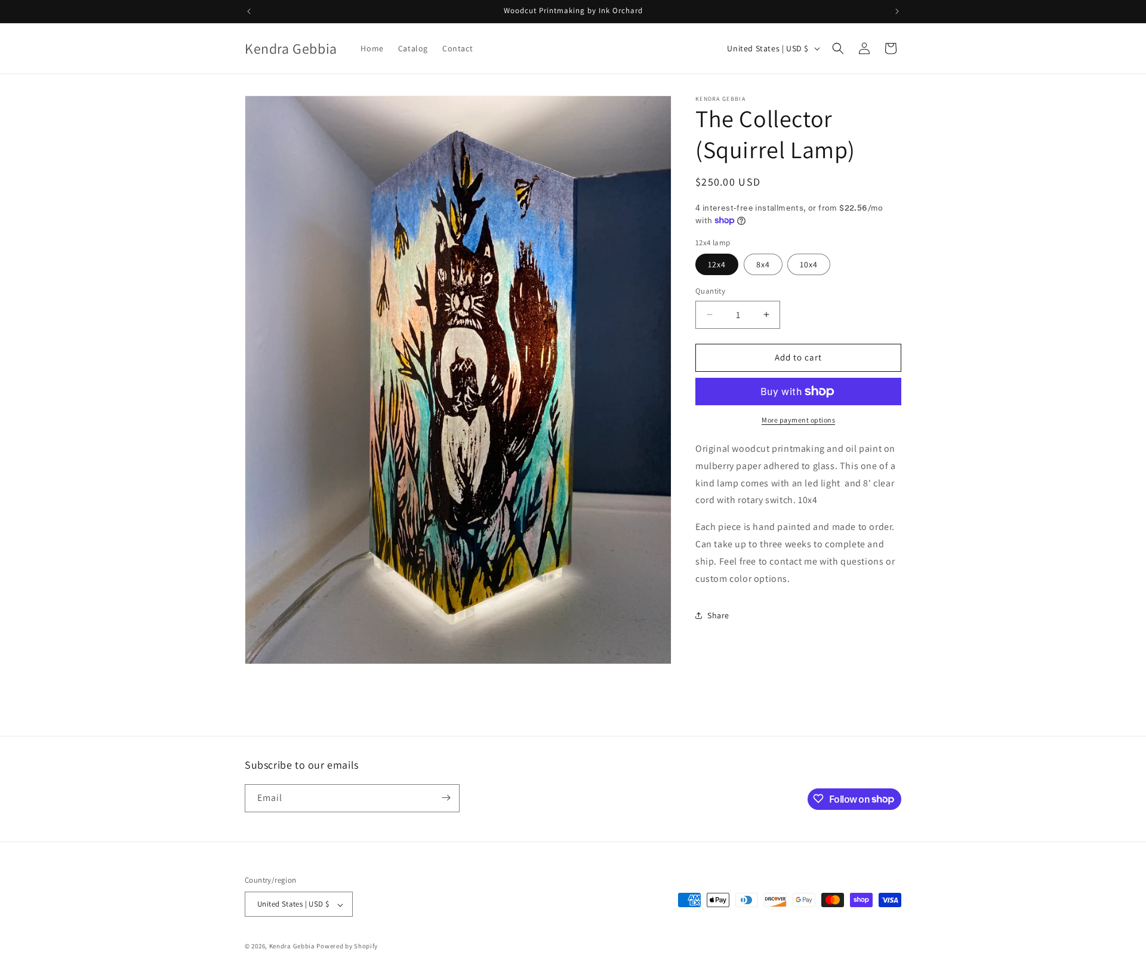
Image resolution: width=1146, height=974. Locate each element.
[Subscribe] (446, 798)
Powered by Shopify (347, 946)
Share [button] (718, 614)
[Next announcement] (897, 11)
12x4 (717, 264)
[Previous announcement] (249, 11)
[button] (838, 48)
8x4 (763, 264)
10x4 (809, 264)
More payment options (798, 419)
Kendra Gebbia (292, 946)
